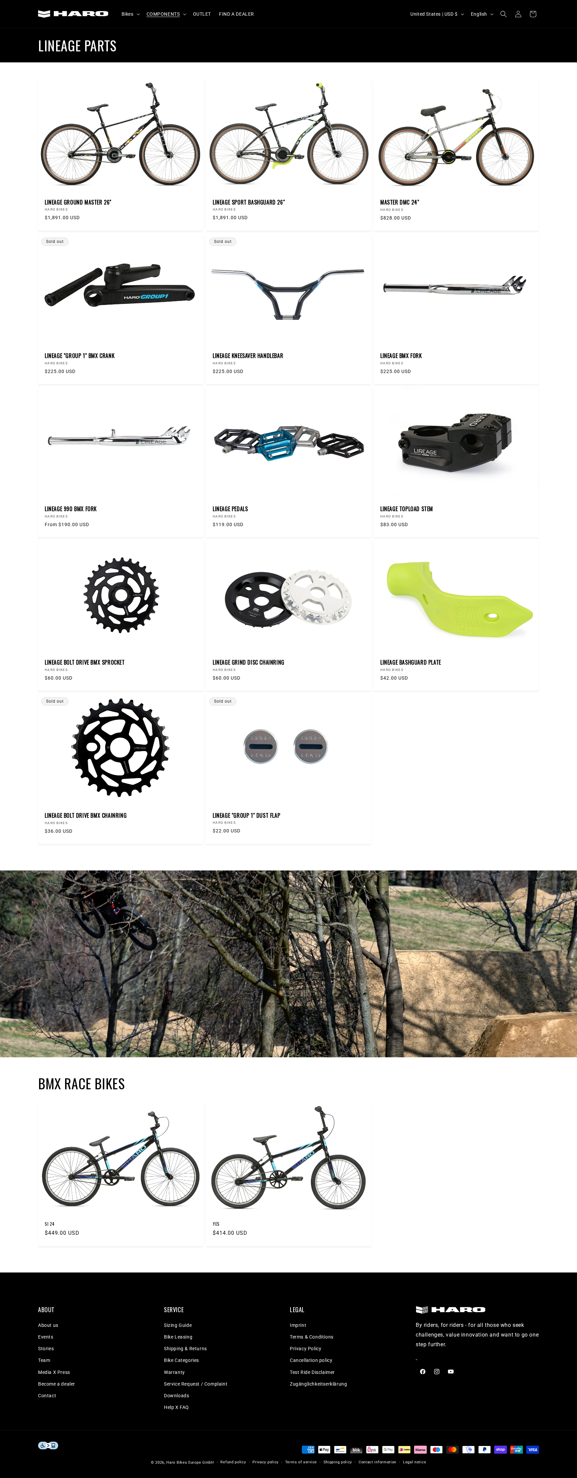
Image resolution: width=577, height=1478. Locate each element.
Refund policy (233, 1462)
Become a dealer (56, 1384)
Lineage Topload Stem (406, 508)
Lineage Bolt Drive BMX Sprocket (85, 662)
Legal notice (414, 1462)
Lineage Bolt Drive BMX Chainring (86, 815)
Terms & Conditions (312, 1337)
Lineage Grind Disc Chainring (248, 662)
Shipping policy (338, 1462)
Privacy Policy (305, 1348)
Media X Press (54, 1372)
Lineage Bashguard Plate (410, 662)
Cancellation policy (311, 1360)
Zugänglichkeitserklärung (318, 1384)
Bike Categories (181, 1360)
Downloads (176, 1395)
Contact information (377, 1462)
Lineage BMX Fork (401, 355)
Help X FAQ (176, 1407)
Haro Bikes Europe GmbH (190, 1462)
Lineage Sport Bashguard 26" (249, 202)
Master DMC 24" (399, 202)
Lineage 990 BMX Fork (71, 508)
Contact (47, 1395)
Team (44, 1360)
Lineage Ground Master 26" (78, 202)
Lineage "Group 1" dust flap (246, 815)
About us (48, 1325)
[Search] (503, 14)
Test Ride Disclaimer (312, 1372)
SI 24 (50, 1224)
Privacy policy (265, 1462)
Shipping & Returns (185, 1348)
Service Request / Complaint (195, 1384)
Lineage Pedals (230, 508)
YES (216, 1224)
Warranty (174, 1372)
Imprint (298, 1325)
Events (45, 1337)
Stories (46, 1348)
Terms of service (301, 1462)
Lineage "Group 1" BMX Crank (80, 355)
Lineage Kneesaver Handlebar (248, 355)
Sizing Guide (178, 1325)
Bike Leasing (178, 1337)
